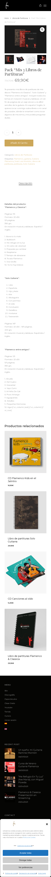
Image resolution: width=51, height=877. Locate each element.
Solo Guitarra (29, 164)
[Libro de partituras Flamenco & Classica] (25, 630)
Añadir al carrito (18, 143)
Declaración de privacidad (28, 873)
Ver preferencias (26, 867)
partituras (18, 164)
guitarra (27, 159)
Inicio (7, 18)
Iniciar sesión (10, 720)
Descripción (25, 183)
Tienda (7, 711)
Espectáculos (11, 699)
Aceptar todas (26, 853)
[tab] (25, 183)
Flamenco (18, 159)
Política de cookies (11, 873)
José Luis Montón (23, 161)
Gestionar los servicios (24, 846)
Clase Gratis (10, 703)
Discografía (10, 695)
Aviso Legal (42, 873)
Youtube (8, 707)
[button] (47, 824)
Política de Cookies (29, 837)
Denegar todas (25, 860)
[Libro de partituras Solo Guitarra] (25, 512)
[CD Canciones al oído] (25, 572)
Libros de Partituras (20, 18)
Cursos (8, 716)
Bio (6, 690)
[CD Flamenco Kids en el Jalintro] (25, 452)
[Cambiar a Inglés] (25, 730)
